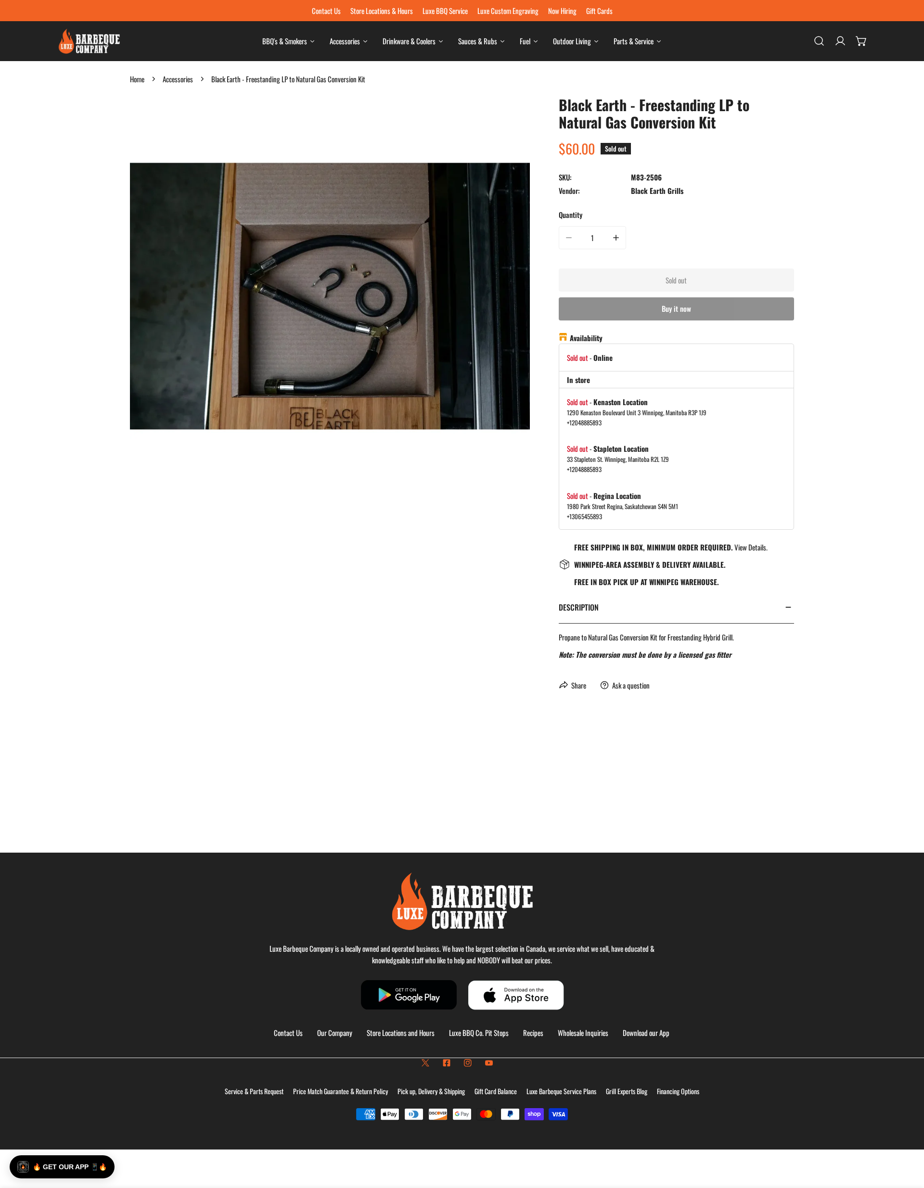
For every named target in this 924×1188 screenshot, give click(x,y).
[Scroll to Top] (906, 1137)
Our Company (334, 1032)
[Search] (819, 40)
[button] (861, 40)
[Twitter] (425, 1063)
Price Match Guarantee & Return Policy (340, 1091)
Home (137, 79)
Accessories (178, 79)
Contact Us (288, 1032)
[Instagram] (467, 1063)
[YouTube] (489, 1063)
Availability (586, 337)
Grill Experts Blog (626, 1091)
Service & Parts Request (254, 1091)
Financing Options (678, 1091)
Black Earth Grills (657, 190)
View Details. (751, 547)
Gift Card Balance (496, 1091)
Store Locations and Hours (401, 1032)
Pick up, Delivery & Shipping (431, 1091)
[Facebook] (446, 1063)
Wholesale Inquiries (583, 1032)
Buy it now (676, 308)
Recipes (533, 1032)
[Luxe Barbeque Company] (89, 41)
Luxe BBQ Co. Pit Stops (479, 1032)
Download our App (646, 1032)
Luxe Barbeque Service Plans (561, 1091)
